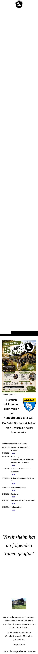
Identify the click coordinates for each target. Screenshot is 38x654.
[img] (19, 4)
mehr (13, 453)
